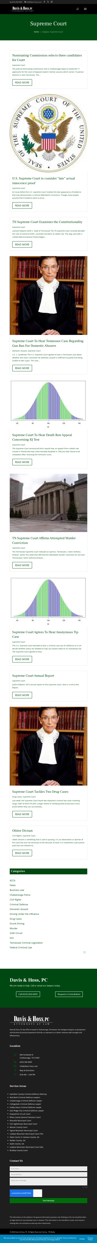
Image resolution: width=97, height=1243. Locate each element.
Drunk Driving (17, 923)
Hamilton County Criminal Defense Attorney (28, 1094)
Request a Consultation (69, 994)
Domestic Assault (19, 351)
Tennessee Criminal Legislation (26, 942)
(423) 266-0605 (26, 1062)
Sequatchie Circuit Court (20, 1114)
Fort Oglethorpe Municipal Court (23, 1124)
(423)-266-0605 (16, 2)
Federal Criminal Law (21, 947)
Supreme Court (18, 65)
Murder (14, 928)
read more (22, 82)
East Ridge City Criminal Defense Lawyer (27, 1110)
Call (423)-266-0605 (28, 994)
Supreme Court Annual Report (33, 676)
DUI (12, 938)
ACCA (12, 880)
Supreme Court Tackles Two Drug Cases (40, 792)
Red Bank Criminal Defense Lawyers (25, 1097)
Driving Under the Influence (24, 914)
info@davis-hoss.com (29, 1066)
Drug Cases (17, 797)
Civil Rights (17, 835)
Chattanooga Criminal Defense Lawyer (26, 1100)
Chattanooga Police (20, 895)
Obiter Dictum (22, 830)
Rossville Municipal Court (20, 1120)
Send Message (48, 1201)
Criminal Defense (19, 904)
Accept (81, 1239)
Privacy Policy (90, 1239)
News (13, 885)
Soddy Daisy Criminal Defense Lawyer (26, 1107)
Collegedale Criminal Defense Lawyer (25, 1104)
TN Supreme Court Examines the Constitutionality (47, 222)
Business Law (17, 890)
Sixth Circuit (16, 933)
